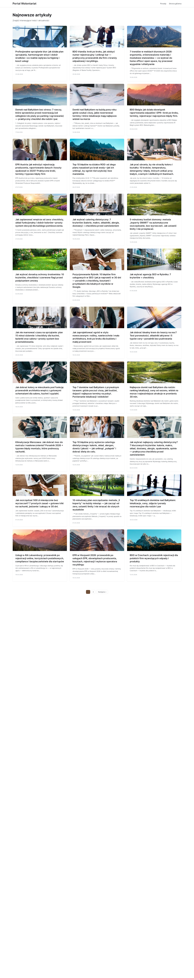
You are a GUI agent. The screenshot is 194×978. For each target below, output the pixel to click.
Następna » (102, 592)
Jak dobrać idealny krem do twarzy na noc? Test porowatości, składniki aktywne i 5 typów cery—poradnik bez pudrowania (153, 335)
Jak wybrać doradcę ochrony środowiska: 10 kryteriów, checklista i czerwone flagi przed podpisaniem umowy (39, 277)
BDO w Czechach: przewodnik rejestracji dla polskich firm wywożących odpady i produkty (154, 558)
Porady (163, 3)
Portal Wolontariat (24, 3)
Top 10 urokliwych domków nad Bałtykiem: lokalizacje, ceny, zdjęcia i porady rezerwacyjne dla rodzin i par (153, 503)
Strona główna (175, 3)
